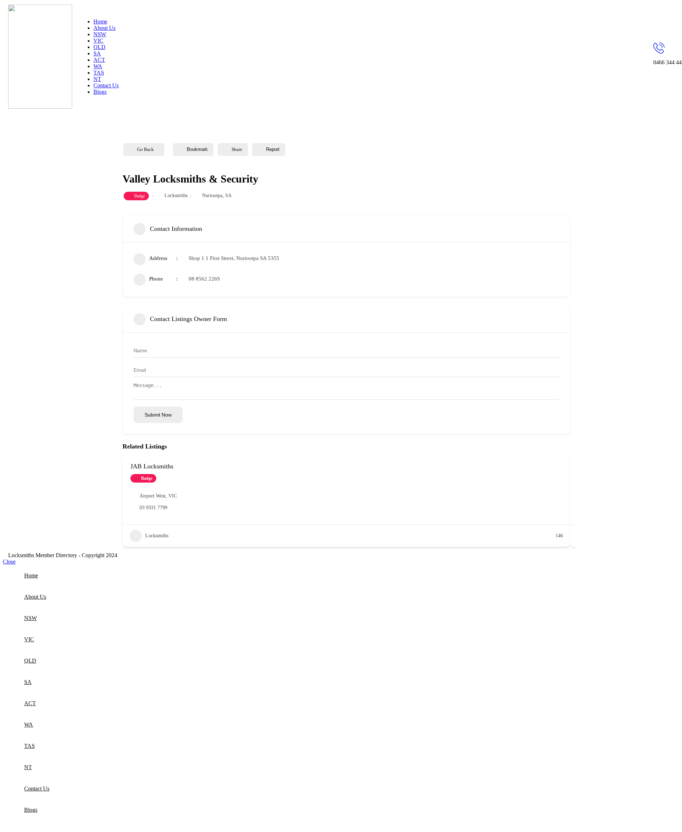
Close (9, 562)
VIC (172, 496)
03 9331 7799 (153, 507)
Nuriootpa (212, 195)
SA (228, 195)
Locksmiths (176, 195)
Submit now (158, 415)
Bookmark (197, 149)
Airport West (153, 496)
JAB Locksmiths (151, 466)
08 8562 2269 (204, 279)
